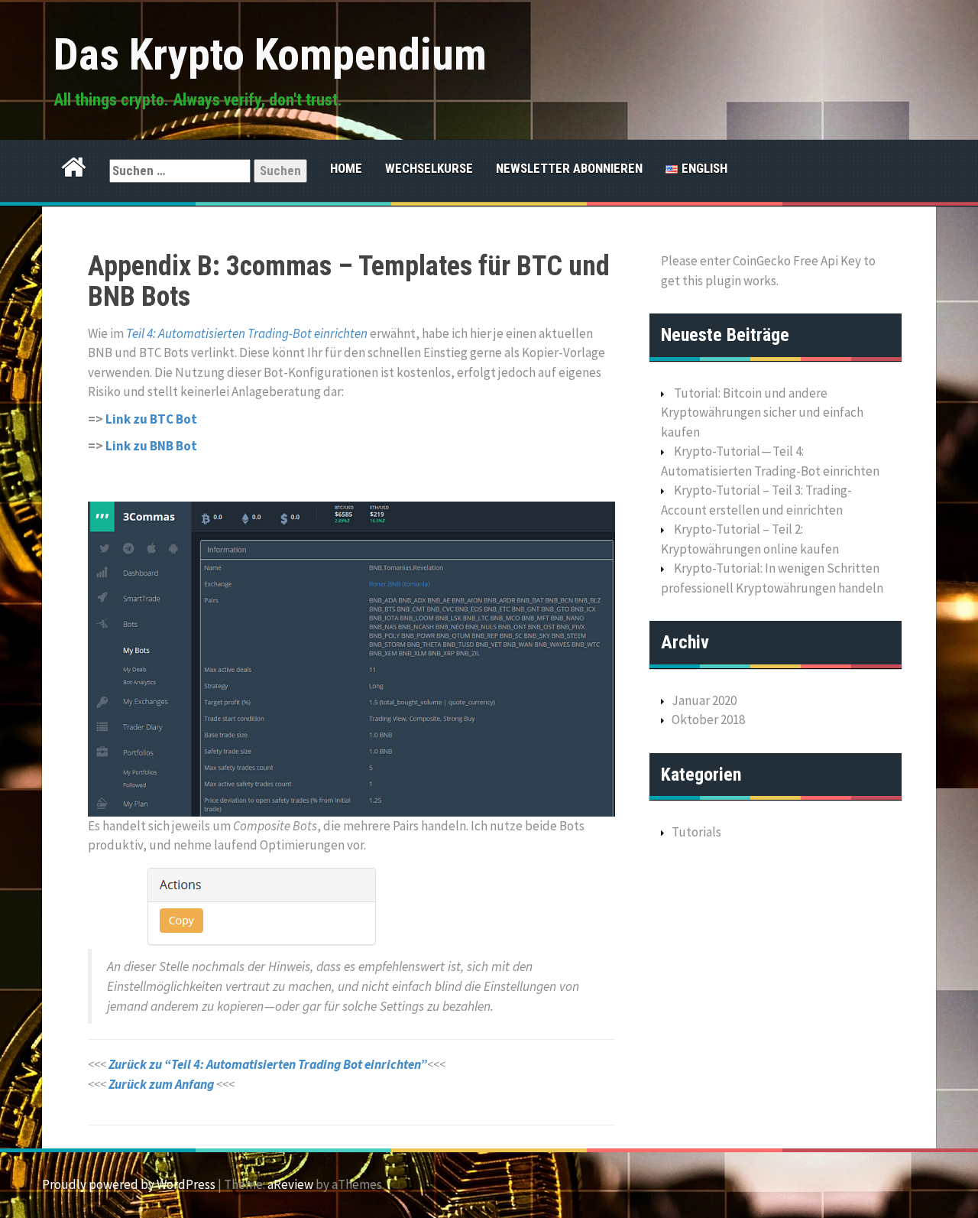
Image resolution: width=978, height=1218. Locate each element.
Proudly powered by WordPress (128, 1184)
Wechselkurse (429, 168)
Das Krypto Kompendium (270, 54)
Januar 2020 (704, 700)
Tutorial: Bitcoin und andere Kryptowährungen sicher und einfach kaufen (762, 412)
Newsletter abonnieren (569, 168)
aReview (290, 1184)
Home (346, 168)
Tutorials (696, 831)
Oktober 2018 (708, 719)
